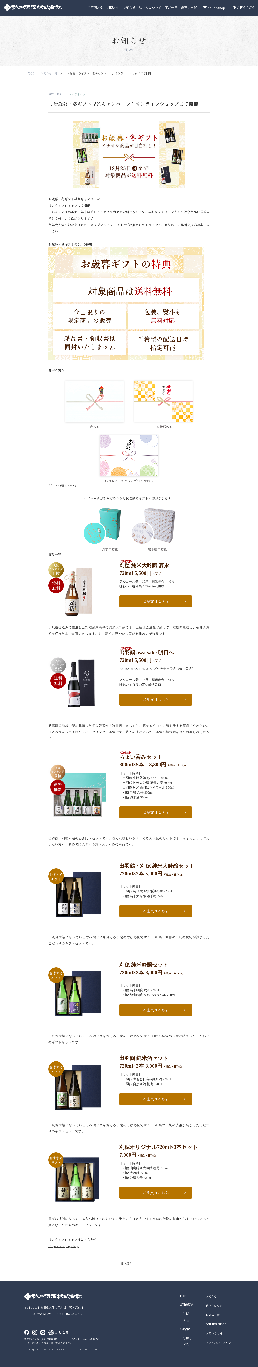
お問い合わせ (214, 1333)
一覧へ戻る (125, 1263)
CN (251, 7)
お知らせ (129, 7)
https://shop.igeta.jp (63, 1245)
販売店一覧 (189, 7)
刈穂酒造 (113, 7)
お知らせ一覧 (49, 73)
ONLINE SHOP (216, 1324)
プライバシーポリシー (220, 1343)
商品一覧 (171, 7)
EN (242, 7)
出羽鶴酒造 (95, 7)
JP (234, 7)
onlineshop (216, 7)
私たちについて (150, 7)
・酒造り (185, 1313)
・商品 (184, 1320)
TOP (31, 73)
